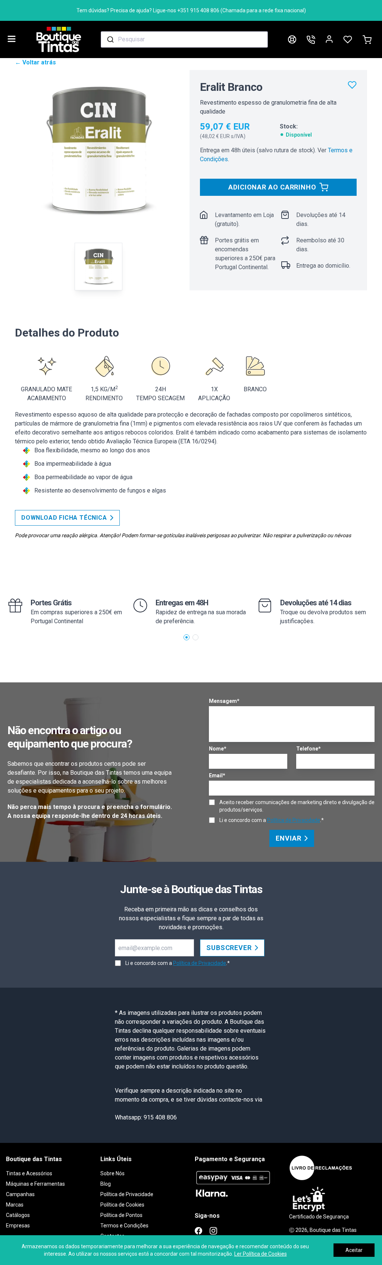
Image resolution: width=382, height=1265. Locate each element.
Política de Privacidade (293, 820)
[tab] (98, 266)
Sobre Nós (112, 1173)
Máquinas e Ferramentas (35, 1184)
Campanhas (20, 1194)
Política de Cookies (122, 1205)
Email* (217, 775)
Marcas (15, 1205)
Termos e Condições (124, 1226)
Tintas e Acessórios (29, 1173)
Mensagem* (224, 701)
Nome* (217, 749)
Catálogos (18, 1215)
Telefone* (308, 749)
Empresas (18, 1226)
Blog (105, 1184)
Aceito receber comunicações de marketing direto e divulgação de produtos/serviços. (297, 806)
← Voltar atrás (35, 62)
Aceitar (354, 1250)
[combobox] (184, 39)
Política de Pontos (121, 1215)
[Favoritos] (352, 84)
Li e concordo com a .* (271, 820)
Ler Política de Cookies (260, 1254)
